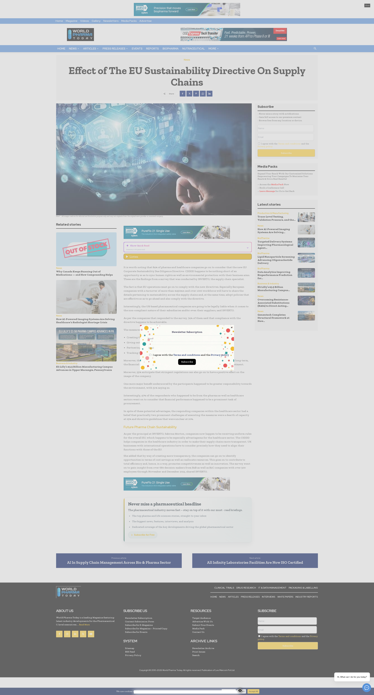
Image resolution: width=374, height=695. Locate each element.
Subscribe (187, 361)
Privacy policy (220, 354)
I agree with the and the (190, 354)
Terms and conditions (186, 354)
